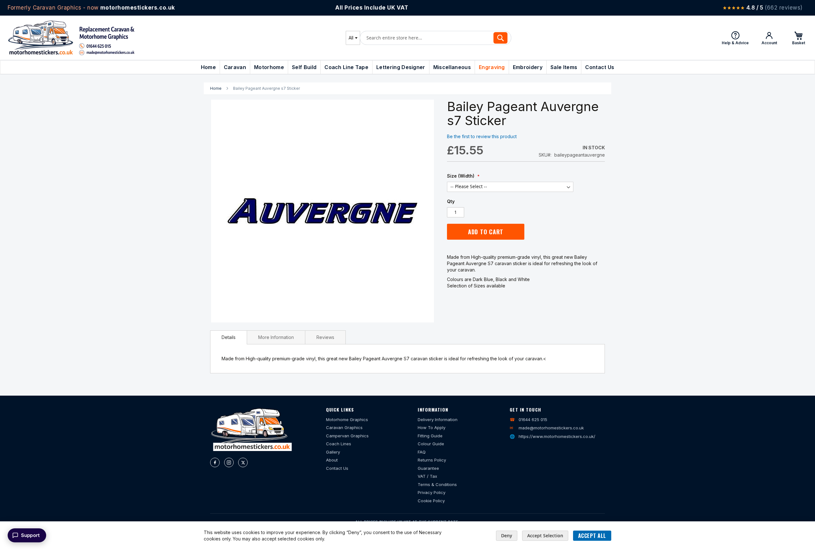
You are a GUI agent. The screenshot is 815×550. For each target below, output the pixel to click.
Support (30, 535)
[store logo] (71, 37)
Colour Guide (431, 443)
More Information (276, 337)
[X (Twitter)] (243, 462)
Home (216, 88)
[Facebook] (215, 462)
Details (229, 337)
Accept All (592, 535)
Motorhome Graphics (347, 419)
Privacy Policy (431, 492)
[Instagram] (229, 462)
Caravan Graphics (344, 427)
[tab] (228, 337)
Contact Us (337, 468)
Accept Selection (545, 535)
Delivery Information (437, 419)
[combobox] (353, 38)
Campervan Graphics (347, 435)
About (332, 459)
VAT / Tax (427, 476)
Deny (506, 535)
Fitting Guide (430, 435)
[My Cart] (798, 38)
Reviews (325, 337)
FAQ (422, 452)
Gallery (333, 452)
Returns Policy (432, 459)
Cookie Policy (431, 500)
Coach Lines (338, 443)
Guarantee (428, 468)
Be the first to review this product (482, 136)
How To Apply (431, 427)
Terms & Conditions (437, 484)
